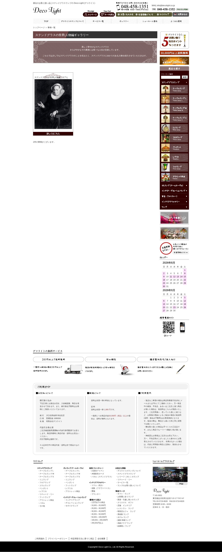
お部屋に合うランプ (126, 497)
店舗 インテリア (125, 505)
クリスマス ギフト (126, 502)
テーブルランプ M (46, 474)
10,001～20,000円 (98, 505)
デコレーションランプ (74, 503)
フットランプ (44, 497)
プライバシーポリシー (57, 539)
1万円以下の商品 (98, 502)
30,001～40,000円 (98, 511)
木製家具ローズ (97, 474)
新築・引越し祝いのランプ (128, 500)
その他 (42, 506)
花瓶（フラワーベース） (101, 488)
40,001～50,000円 (98, 514)
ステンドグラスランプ (126, 474)
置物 (93, 491)
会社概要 (101, 539)
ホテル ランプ (123, 517)
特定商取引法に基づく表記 (82, 539)
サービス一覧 (123, 482)
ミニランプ (43, 480)
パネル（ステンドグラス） (102, 477)
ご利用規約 (39, 539)
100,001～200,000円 (99, 520)
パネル (42, 503)
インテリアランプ (72, 500)
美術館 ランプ (123, 514)
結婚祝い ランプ (124, 526)
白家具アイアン (97, 471)
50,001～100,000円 (99, 517)
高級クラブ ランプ (125, 523)
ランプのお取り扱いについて (129, 485)
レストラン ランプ (126, 508)
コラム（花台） (97, 485)
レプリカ (43, 491)
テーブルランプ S (46, 477)
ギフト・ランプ (124, 494)
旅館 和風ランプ (124, 520)
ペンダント (43, 488)
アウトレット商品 (46, 500)
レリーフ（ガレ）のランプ (128, 477)
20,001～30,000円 (98, 508)
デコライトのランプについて (129, 471)
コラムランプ (44, 485)
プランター (95, 494)
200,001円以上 (97, 523)
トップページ (39, 27)
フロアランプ (44, 482)
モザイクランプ (71, 506)
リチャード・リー (46, 494)
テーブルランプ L (46, 471)
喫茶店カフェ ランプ (126, 511)
